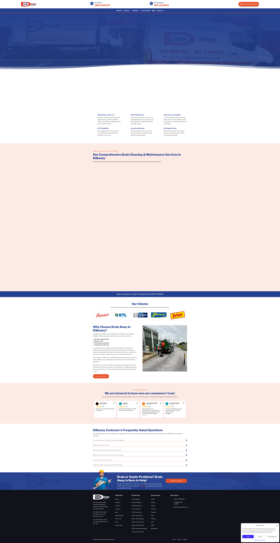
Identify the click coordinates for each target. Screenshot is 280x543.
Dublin (153, 499)
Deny (260, 536)
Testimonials (118, 525)
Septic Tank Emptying (137, 518)
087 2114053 (161, 5)
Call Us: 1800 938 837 (172, 278)
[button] (277, 525)
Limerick (153, 509)
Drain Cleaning (136, 499)
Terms (174, 539)
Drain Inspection (136, 509)
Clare (152, 515)
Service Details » (107, 198)
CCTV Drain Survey (137, 512)
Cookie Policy (256, 540)
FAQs (116, 522)
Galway (153, 502)
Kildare (153, 505)
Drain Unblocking (136, 502)
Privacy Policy (262, 540)
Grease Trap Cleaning (138, 532)
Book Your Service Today (249, 4)
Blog (116, 512)
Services (126, 10)
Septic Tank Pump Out (138, 522)
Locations (135, 10)
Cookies (185, 539)
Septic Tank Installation (138, 525)
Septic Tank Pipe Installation (139, 528)
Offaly (152, 525)
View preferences (272, 536)
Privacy (179, 539)
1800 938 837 (102, 5)
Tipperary (153, 512)
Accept (248, 536)
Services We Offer (100, 58)
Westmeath (154, 528)
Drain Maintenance (137, 505)
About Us (119, 10)
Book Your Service (101, 376)
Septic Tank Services (137, 515)
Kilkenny (153, 518)
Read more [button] (121, 415)
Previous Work (145, 10)
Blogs (153, 10)
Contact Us (160, 10)
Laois (152, 522)
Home (117, 499)
